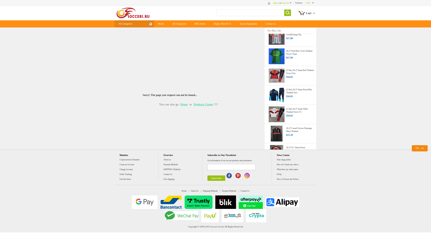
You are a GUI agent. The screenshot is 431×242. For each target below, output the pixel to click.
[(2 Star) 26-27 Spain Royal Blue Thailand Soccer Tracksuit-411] (277, 93)
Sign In (276, 3)
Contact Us (167, 174)
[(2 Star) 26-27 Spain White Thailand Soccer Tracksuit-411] (277, 112)
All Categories (125, 24)
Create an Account (127, 164)
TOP (417, 148)
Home (161, 24)
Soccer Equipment (248, 24)
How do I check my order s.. (288, 164)
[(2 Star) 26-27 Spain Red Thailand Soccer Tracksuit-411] (277, 74)
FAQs (279, 174)
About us (167, 159)
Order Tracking (126, 174)
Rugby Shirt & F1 (222, 24)
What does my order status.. (288, 169)
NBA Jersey (200, 24)
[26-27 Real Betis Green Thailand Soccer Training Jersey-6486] (277, 54)
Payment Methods (170, 164)
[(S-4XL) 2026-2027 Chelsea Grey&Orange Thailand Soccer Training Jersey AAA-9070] (277, 35)
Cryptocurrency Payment (129, 159)
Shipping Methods (210, 191)
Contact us (271, 24)
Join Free (285, 3)
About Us (195, 191)
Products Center (203, 104)
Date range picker (284, 159)
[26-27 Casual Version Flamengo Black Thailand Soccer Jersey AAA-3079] (276, 132)
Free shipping (168, 179)
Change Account (126, 169)
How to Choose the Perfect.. (288, 179)
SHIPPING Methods (171, 169)
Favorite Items (125, 179)
